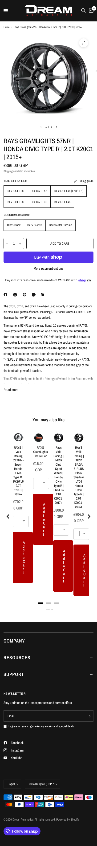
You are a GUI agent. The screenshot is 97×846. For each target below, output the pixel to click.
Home (6, 27)
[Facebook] (6, 294)
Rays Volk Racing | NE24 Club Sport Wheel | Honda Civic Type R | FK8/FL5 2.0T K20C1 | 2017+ (58, 475)
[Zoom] (83, 42)
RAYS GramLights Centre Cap (40, 451)
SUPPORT (14, 674)
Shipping (8, 171)
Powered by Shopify (67, 820)
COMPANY (14, 641)
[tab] (40, 603)
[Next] (56, 127)
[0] (90, 10)
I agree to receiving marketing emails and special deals (41, 726)
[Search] (83, 10)
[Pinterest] (25, 294)
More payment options (49, 268)
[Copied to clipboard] (43, 294)
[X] (16, 294)
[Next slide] (88, 516)
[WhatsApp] (34, 294)
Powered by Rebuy (48, 609)
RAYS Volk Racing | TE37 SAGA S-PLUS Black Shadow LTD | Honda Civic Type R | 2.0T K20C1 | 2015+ (78, 477)
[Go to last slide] (8, 516)
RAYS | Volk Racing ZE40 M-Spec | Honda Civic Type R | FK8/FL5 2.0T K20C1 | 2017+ (18, 470)
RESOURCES (17, 657)
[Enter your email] (88, 716)
